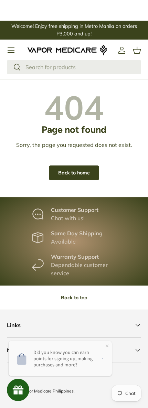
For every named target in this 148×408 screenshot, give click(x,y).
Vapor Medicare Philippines (48, 391)
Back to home (74, 173)
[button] (137, 50)
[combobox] (74, 67)
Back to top (74, 297)
